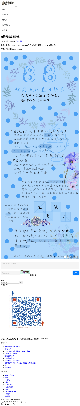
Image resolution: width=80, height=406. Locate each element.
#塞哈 (7, 389)
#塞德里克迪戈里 (10, 391)
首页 (3, 9)
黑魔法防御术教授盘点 (12, 346)
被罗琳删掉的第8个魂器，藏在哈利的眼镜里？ (21, 363)
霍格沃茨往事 (9, 375)
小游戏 (4, 30)
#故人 (7, 382)
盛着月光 (8, 349)
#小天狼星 (8, 384)
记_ (6, 365)
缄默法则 (8, 367)
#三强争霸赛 (9, 387)
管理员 (4, 20)
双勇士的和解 (9, 356)
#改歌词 (7, 394)
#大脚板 (7, 380)
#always (7, 396)
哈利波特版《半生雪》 (12, 360)
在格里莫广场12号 (11, 353)
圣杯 (6, 377)
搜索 (21, 282)
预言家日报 (6, 25)
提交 (76, 273)
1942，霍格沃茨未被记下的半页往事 (17, 351)
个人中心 (5, 14)
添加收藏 (19, 41)
